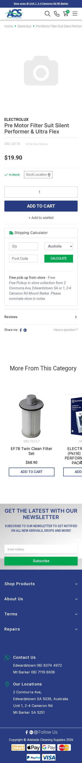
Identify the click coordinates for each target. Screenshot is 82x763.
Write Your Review (37, 144)
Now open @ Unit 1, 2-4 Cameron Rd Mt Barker (41, 3)
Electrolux (16, 119)
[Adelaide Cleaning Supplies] (14, 13)
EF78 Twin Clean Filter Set (31, 451)
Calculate (59, 258)
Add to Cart (41, 206)
